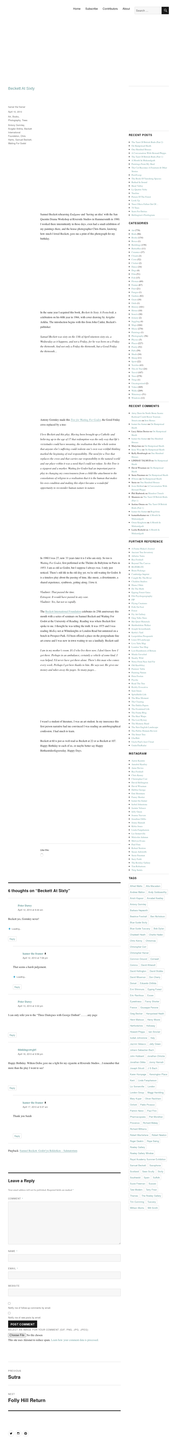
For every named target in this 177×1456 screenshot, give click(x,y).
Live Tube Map (139, 643)
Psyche (135, 679)
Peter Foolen (137, 676)
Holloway (150, 1025)
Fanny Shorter (138, 797)
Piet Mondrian (156, 1116)
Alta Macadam (153, 886)
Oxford (133, 1104)
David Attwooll (148, 965)
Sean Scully (148, 1171)
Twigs (134, 379)
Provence (134, 1122)
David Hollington (140, 782)
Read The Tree (138, 683)
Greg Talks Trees (139, 617)
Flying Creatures (139, 603)
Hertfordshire (136, 1025)
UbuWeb (136, 738)
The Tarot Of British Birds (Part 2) (147, 142)
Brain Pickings (138, 570)
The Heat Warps (139, 716)
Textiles (135, 365)
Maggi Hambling (155, 1092)
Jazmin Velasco (139, 808)
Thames (134, 1195)
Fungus (135, 292)
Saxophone (155, 1165)
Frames (135, 284)
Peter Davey (25, 905)
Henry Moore (153, 1019)
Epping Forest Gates (141, 592)
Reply (12, 939)
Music (134, 328)
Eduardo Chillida (148, 983)
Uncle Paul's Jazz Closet (143, 741)
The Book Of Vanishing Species (146, 178)
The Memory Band (140, 723)
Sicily (160, 1171)
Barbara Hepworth (139, 910)
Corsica (134, 965)
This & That (137, 368)
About (126, 9)
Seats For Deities (139, 211)
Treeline (135, 193)
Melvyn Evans (138, 840)
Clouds (135, 255)
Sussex (152, 1183)
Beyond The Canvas (141, 563)
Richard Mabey (150, 1122)
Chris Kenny (137, 775)
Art (9, 116)
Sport (134, 361)
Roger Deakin (136, 1141)
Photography (14, 120)
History (135, 306)
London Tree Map (140, 647)
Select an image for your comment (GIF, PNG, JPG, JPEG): (48, 1329)
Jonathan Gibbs (139, 818)
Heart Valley (137, 185)
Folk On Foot (138, 606)
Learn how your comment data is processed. (75, 1340)
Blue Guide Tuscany (140, 928)
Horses (135, 310)
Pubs (134, 350)
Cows (134, 259)
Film (134, 274)
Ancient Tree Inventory (142, 552)
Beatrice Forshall (138, 916)
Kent (132, 1080)
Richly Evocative (140, 687)
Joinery (135, 317)
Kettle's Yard (137, 632)
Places (134, 343)
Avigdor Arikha (15, 128)
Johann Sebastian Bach (142, 1050)
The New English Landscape (145, 727)
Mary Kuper (136, 1098)
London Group (137, 1092)
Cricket (135, 263)
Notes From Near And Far (143, 661)
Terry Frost (151, 1189)
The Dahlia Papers (140, 705)
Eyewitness (136, 1001)
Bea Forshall (137, 559)
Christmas (151, 940)
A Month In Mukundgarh (143, 160)
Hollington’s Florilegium (143, 215)
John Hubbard (137, 1056)
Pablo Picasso (147, 1104)
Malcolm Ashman (140, 837)
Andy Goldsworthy (157, 892)
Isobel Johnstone (139, 804)
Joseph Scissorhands (141, 628)
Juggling (136, 321)
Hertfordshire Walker (141, 625)
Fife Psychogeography (142, 596)
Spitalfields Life (139, 694)
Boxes (134, 241)
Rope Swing (153, 1141)
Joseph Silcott (137, 1068)
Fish (134, 277)
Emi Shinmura (138, 793)
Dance (134, 266)
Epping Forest (155, 989)
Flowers (135, 281)
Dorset (133, 983)
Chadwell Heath (138, 934)
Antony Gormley (16, 125)
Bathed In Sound (139, 182)
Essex (150, 995)
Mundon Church (156, 493)
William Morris (137, 1207)
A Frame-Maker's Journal (143, 548)
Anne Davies (137, 767)
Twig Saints (137, 869)
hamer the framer (16, 106)
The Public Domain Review (144, 730)
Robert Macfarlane (139, 1135)
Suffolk (156, 1177)
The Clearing (138, 701)
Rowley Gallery (137, 1147)
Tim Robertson (139, 866)
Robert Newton (139, 848)
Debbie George (139, 789)
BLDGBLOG (138, 566)
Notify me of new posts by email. (24, 1317)
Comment (15, 1198)
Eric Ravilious (137, 995)
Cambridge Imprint (140, 574)
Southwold (135, 1177)
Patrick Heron (137, 1110)
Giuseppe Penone (149, 1007)
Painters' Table (138, 668)
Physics (135, 339)
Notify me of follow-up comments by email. (29, 1307)
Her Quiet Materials (141, 621)
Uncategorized (138, 383)
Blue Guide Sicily (138, 922)
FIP (133, 599)
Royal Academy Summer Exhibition (148, 1159)
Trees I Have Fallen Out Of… (145, 204)
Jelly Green (137, 811)
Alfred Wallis (136, 886)
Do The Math (138, 588)
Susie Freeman (138, 855)
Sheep (134, 357)
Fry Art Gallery (139, 614)
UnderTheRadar (139, 745)
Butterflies (136, 248)
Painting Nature (139, 672)
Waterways (137, 394)
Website (14, 1285)
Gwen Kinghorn (139, 522)
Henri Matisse (137, 1019)
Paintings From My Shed (143, 164)
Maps (134, 325)
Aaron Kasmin (138, 760)
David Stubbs (156, 971)
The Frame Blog (139, 712)
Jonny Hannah (138, 822)
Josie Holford (138, 486)
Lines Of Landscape (141, 639)
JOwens (135, 478)
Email (13, 1268)
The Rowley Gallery (141, 862)
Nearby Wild (137, 657)
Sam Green (137, 690)
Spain (147, 1177)
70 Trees (135, 207)
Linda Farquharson (140, 829)
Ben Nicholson (157, 916)
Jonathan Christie (156, 1056)
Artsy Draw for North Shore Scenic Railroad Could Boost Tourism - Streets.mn (147, 417)
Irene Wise (136, 449)
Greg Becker (136, 1013)
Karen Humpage (138, 1074)
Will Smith (153, 1207)
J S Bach (152, 1068)
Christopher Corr (139, 778)
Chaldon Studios (139, 581)
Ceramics (136, 252)
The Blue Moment (140, 698)
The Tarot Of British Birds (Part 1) (147, 156)
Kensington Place (158, 1074)
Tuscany (151, 1201)
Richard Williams (138, 1129)
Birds (134, 233)
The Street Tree (139, 734)
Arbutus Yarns (138, 555)
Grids (134, 303)
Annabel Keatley (139, 764)
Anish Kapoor (136, 898)
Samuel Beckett (23, 139)
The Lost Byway (139, 719)
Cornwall (154, 958)
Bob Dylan (159, 928)
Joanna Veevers (139, 815)
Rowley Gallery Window (141, 1153)
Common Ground (138, 958)
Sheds (134, 354)
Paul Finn (136, 844)
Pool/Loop (137, 174)
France (133, 1007)
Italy (153, 1037)
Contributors (110, 9)
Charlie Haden (156, 934)
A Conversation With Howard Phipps (149, 153)
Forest (134, 610)
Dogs (134, 270)
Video (134, 386)
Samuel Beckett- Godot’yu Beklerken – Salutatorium (48, 1150)
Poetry (135, 346)
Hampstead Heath (155, 1013)
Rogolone (155, 511)
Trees (24, 120)
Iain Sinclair (154, 1031)
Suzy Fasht (137, 859)
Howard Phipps (137, 1031)
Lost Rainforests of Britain (144, 650)
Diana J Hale (137, 585)
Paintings (136, 332)
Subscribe (91, 9)
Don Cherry (154, 977)
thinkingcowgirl (27, 1050)
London (151, 1086)
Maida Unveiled (139, 654)
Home (77, 9)
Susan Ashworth (139, 851)
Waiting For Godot (17, 143)
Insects (135, 314)
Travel (134, 372)
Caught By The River (142, 577)
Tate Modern (136, 1189)
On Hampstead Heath (141, 145)
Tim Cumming (137, 1201)
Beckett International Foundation (63, 611)
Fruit (134, 288)
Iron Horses (150, 420)
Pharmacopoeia (138, 1116)
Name (13, 1251)
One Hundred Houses (141, 149)
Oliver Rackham (153, 1098)
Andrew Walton (137, 892)
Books (15, 116)
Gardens (135, 295)
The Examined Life (141, 708)
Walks (134, 390)
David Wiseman (139, 786)
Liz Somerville (138, 833)
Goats (134, 299)
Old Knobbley (138, 665)
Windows (136, 397)
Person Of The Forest (141, 196)
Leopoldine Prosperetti (142, 636)
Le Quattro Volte (139, 189)
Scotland (134, 1171)
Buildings (136, 244)
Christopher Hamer (139, 952)
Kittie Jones (137, 826)
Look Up (136, 200)
